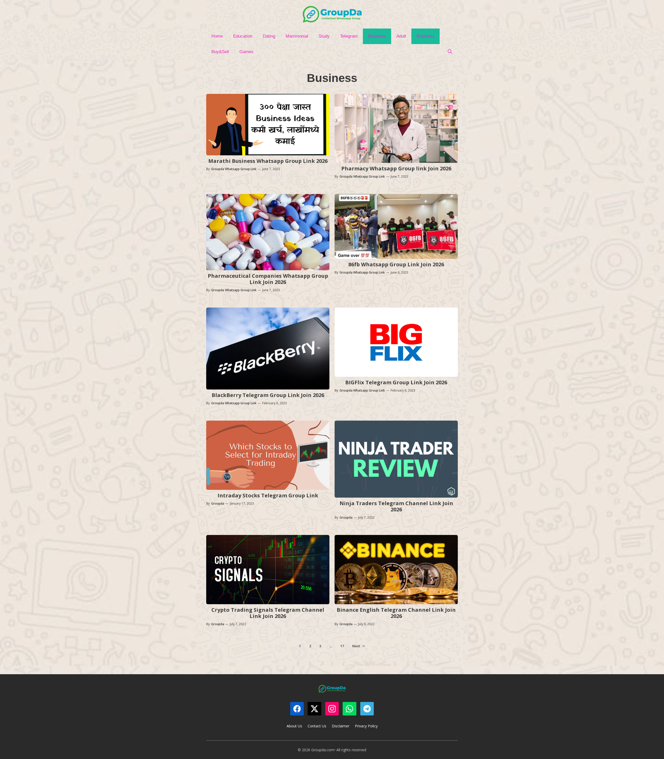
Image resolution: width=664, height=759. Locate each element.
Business (377, 36)
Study (324, 36)
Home (217, 36)
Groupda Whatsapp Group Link (234, 169)
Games (246, 51)
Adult (401, 36)
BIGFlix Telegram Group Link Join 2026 (396, 382)
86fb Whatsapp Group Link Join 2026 (396, 264)
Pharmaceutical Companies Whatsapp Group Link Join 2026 (268, 279)
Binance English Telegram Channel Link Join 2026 (396, 612)
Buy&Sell (220, 51)
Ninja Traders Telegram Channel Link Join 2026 (396, 506)
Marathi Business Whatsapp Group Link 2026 (268, 160)
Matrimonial (297, 36)
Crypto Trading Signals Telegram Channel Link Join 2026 (267, 612)
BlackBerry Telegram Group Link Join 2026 (268, 395)
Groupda (217, 503)
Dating (269, 36)
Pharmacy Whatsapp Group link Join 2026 (396, 168)
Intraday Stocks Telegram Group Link (268, 495)
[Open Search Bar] (450, 52)
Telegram (349, 36)
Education (242, 36)
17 (342, 646)
